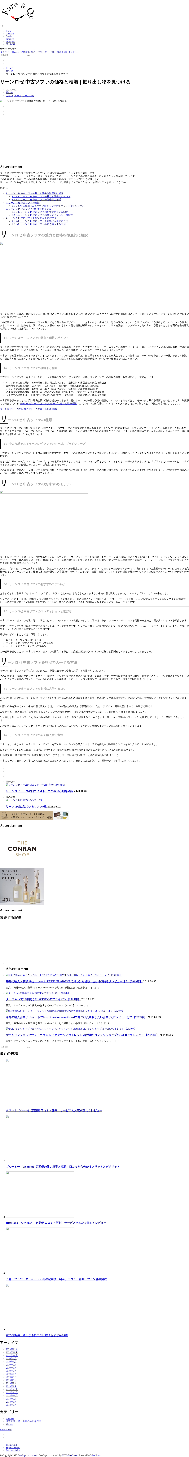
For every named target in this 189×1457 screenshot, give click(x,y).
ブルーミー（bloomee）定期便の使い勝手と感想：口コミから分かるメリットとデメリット (63, 1166)
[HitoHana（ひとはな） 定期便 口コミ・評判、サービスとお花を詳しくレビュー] (40, 1217)
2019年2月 (11, 1383)
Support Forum (13, 1447)
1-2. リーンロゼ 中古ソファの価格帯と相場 (36, 199)
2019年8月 (11, 1368)
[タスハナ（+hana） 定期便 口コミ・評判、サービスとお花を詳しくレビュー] (40, 1104)
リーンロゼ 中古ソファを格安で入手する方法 (31, 218)
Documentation (13, 1450)
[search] (28, 55)
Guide (9, 36)
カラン (9, 95)
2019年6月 (11, 1374)
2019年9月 (11, 1364)
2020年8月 (11, 1361)
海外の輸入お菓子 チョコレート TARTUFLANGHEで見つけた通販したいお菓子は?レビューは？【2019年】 (74, 981)
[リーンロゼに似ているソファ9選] (24, 800)
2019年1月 (11, 1386)
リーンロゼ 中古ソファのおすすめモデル (28, 209)
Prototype (10, 41)
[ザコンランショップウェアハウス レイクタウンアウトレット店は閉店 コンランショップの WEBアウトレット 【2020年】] (71, 1029)
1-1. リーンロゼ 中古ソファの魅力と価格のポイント (41, 196)
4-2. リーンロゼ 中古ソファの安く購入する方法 (39, 224)
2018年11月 (12, 1392)
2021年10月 (12, 1355)
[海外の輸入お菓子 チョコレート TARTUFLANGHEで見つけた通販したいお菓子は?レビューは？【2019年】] (64, 975)
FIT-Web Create (69, 1455)
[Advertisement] (88, 141)
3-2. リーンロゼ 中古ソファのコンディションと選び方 (42, 215)
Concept (10, 33)
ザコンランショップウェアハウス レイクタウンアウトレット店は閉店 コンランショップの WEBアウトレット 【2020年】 (82, 1034)
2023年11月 (12, 1349)
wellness (10, 1418)
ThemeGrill (11, 1445)
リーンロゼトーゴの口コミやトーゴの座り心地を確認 (48, 403)
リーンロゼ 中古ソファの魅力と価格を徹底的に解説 (34, 193)
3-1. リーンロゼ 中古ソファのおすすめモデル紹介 (40, 212)
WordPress (95, 1455)
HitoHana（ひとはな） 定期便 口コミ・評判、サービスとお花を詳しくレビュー (56, 1222)
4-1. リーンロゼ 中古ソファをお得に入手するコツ (40, 221)
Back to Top (6, 1429)
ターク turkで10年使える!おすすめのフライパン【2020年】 (43, 999)
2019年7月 (11, 1371)
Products (10, 39)
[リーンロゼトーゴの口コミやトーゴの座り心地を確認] (35, 785)
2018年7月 (11, 1405)
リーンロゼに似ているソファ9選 (26, 806)
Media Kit (10, 44)
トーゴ (17, 95)
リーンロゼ (28, 95)
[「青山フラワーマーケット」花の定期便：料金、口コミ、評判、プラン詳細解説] (40, 1273)
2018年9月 (11, 1398)
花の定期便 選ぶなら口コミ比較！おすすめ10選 (37, 1335)
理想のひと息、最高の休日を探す (23, 1421)
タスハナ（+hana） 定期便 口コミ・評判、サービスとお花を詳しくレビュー (40, 52)
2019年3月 (11, 1380)
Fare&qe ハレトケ (28, 1455)
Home (9, 31)
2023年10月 (12, 1352)
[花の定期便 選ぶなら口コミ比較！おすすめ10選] (40, 1329)
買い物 (9, 92)
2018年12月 (12, 1389)
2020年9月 (11, 1358)
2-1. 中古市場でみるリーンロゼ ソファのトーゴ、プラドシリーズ (48, 205)
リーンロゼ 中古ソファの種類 (23, 202)
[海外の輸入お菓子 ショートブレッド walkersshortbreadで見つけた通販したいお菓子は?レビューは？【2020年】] (65, 1011)
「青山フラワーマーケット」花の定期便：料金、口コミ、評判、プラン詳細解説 (56, 1279)
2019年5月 (11, 1377)
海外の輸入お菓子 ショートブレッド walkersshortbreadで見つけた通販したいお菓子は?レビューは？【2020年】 (76, 1017)
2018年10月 (12, 1395)
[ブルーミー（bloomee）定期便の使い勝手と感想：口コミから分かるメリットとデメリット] (40, 1160)
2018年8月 (11, 1402)
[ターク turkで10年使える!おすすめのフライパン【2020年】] (38, 993)
